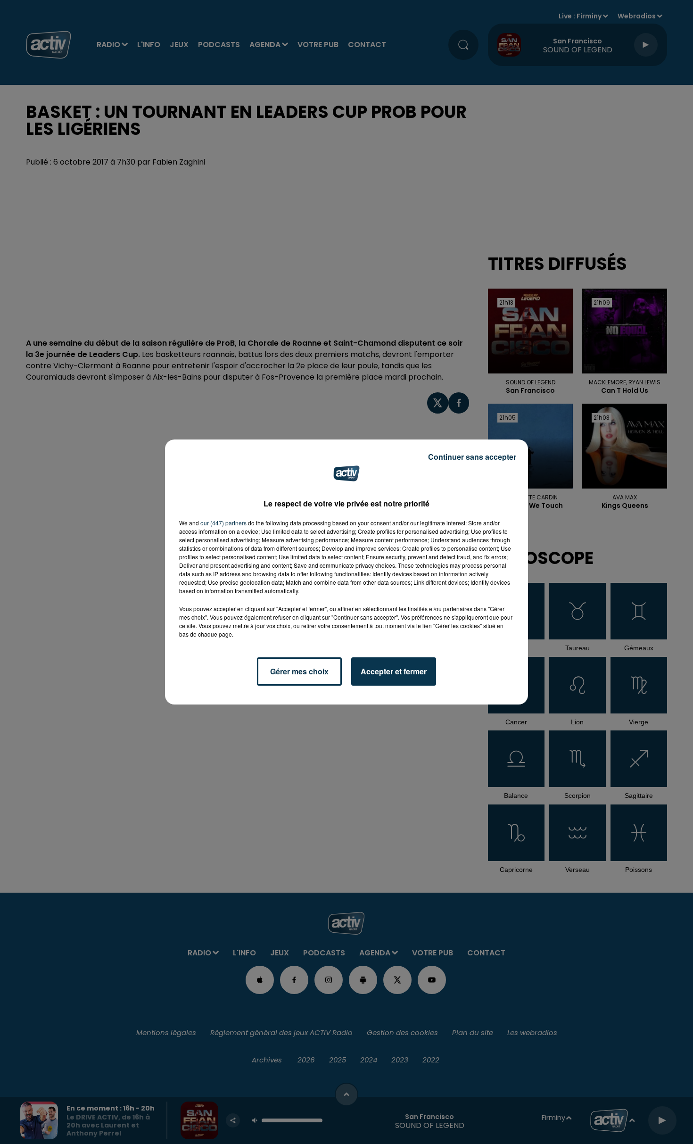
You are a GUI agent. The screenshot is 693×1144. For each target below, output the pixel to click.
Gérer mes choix (299, 671)
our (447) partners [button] (223, 523)
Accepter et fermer (394, 671)
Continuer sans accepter (472, 456)
